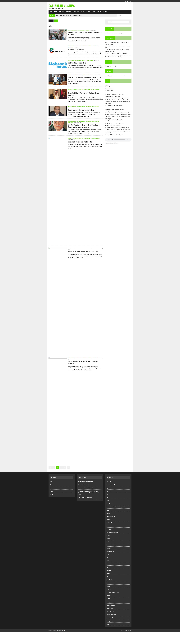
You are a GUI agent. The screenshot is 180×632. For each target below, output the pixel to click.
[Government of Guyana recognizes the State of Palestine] (58, 83)
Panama (108, 573)
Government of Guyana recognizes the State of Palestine (85, 77)
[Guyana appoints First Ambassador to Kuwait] (58, 115)
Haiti (108, 542)
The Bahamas (109, 599)
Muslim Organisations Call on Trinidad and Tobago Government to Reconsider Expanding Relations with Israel (118, 101)
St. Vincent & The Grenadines (113, 592)
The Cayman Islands (111, 602)
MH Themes (64, 630)
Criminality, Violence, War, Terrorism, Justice (116, 507)
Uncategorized (110, 618)
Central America (110, 504)
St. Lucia (108, 586)
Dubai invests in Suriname (76, 49)
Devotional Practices (111, 516)
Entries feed (108, 87)
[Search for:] (118, 22)
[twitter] (125, 1)
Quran (108, 576)
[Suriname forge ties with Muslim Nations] (58, 242)
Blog (69, 30)
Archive (99, 12)
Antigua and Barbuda (111, 484)
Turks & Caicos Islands (111, 614)
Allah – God (109, 481)
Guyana (73, 45)
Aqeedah (108, 488)
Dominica (108, 519)
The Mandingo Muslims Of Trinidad (118, 53)
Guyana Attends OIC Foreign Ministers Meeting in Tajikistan (83, 362)
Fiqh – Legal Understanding (112, 532)
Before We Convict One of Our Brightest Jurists (117, 98)
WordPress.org (109, 90)
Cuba (108, 510)
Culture (88, 12)
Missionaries (109, 561)
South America (80, 30)
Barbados (108, 491)
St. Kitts (108, 583)
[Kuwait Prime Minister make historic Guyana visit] (58, 352)
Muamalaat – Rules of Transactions (114, 564)
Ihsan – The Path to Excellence (113, 545)
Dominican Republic (111, 523)
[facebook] (123, 1)
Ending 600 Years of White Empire (114, 105)
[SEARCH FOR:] (124, 15)
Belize (108, 494)
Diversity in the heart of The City (113, 57)
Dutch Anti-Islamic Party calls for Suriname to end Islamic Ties (83, 94)
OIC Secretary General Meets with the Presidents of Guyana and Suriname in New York (84, 125)
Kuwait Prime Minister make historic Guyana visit (83, 251)
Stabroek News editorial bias (77, 62)
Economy (108, 526)
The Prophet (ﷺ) (110, 608)
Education (109, 529)
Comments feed (109, 88)
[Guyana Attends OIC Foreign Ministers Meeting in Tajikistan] (58, 462)
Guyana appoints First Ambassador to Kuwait (81, 110)
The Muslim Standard (111, 605)
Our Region (69, 12)
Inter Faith (109, 548)
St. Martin (109, 589)
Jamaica (108, 554)
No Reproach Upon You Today (112, 96)
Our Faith (61, 12)
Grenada (108, 535)
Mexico (108, 557)
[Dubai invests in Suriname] (58, 54)
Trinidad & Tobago (110, 611)
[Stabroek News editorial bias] (58, 69)
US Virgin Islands (110, 621)
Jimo (106, 53)
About (55, 12)
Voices (93, 12)
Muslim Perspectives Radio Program (114, 33)
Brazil (108, 500)
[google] (128, 1)
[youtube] (130, 1)
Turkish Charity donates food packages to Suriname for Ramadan (85, 33)
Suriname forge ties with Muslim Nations (80, 141)
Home (51, 12)
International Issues (79, 12)
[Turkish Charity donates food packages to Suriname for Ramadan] (58, 39)
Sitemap (51, 491)
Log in (106, 85)
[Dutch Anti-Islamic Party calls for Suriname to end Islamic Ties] (58, 98)
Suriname (86, 30)
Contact (105, 12)
